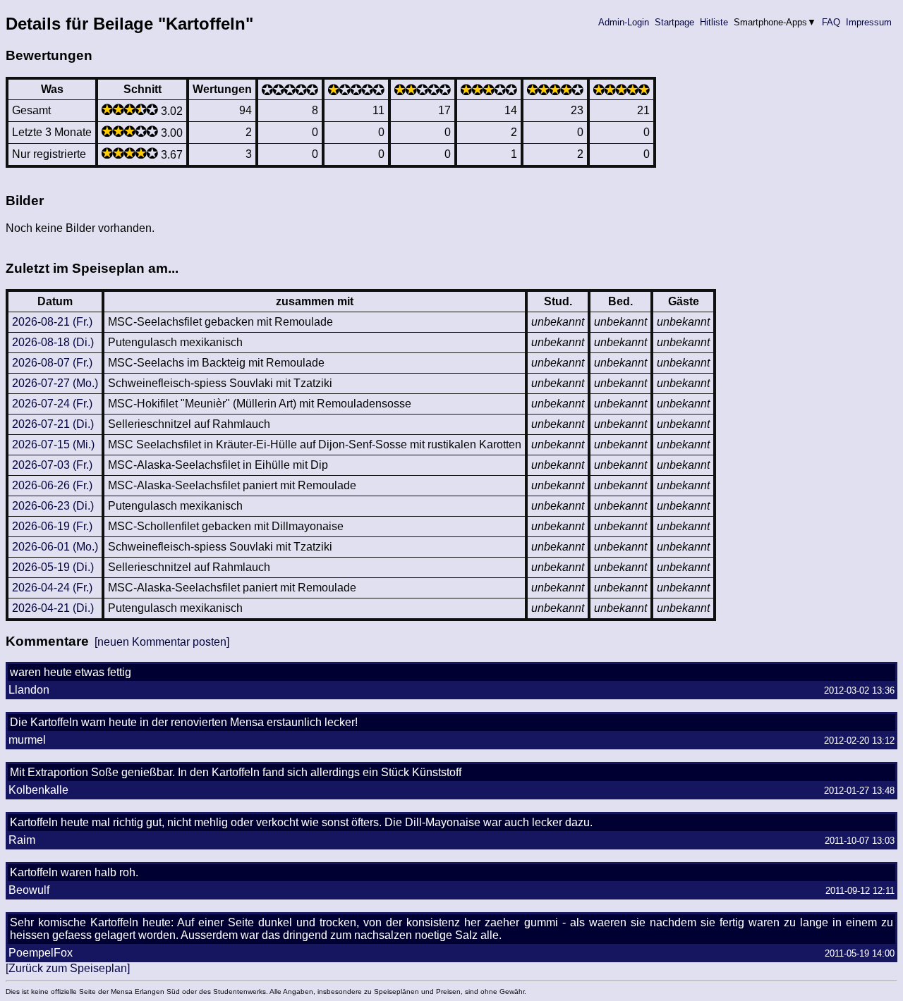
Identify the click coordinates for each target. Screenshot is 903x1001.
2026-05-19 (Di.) (53, 567)
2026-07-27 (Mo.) (55, 383)
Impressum (869, 22)
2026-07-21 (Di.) (53, 424)
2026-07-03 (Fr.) (52, 465)
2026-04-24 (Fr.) (52, 588)
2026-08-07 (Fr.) (52, 363)
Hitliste (714, 22)
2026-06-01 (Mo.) (55, 547)
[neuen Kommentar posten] (162, 642)
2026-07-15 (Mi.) (53, 444)
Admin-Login (623, 22)
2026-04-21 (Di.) (53, 608)
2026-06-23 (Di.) (53, 506)
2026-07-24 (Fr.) (52, 404)
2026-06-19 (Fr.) (52, 526)
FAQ (831, 22)
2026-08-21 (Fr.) (52, 322)
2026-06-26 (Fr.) (52, 485)
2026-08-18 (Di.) (53, 342)
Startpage (674, 22)
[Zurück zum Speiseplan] (68, 968)
